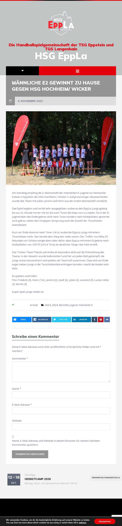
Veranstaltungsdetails (106, 478)
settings (82, 523)
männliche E (86, 305)
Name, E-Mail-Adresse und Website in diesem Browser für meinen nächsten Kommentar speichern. (56, 442)
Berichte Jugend (68, 305)
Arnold (34, 305)
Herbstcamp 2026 (38, 479)
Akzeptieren (105, 521)
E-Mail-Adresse (22, 404)
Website (17, 420)
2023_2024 (51, 305)
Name (16, 388)
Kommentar (20, 358)
